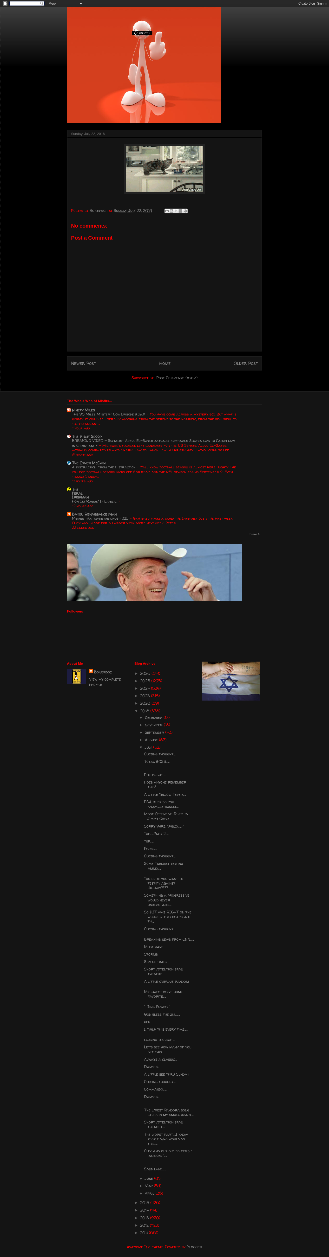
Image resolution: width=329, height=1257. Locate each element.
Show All (256, 534)
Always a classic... (160, 1059)
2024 (145, 688)
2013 (145, 1217)
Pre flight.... (155, 774)
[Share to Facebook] (180, 211)
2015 (145, 1202)
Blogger (194, 1247)
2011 (144, 1232)
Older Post (246, 363)
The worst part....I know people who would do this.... (166, 1139)
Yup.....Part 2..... (156, 833)
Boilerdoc (103, 672)
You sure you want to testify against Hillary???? (163, 883)
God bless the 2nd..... (162, 1014)
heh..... (149, 1021)
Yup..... (149, 841)
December (154, 717)
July (149, 747)
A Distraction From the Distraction (104, 467)
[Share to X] (176, 211)
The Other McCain (88, 463)
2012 (145, 1225)
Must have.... (155, 946)
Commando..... (155, 1089)
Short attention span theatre (163, 971)
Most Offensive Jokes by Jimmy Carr (166, 816)
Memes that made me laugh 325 (101, 518)
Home (165, 363)
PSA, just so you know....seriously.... (161, 804)
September (155, 732)
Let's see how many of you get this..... (167, 1049)
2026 (145, 673)
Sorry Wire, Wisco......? (164, 826)
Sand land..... (155, 1169)
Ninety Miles (83, 410)
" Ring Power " (157, 1006)
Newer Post (83, 363)
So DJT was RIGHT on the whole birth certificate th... (167, 916)
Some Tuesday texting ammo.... (163, 866)
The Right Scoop (87, 436)
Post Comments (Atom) (176, 377)
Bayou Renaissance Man (94, 514)
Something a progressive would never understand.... (166, 900)
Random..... (153, 1096)
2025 (145, 680)
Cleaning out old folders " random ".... (168, 1153)
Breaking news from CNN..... (169, 939)
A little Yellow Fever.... (165, 794)
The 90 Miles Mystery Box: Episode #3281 (109, 414)
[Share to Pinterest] (185, 211)
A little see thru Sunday (166, 1074)
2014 (145, 1210)
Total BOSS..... (157, 761)
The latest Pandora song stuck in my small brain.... (169, 1112)
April (150, 1193)
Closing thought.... (160, 754)
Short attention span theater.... (163, 1124)
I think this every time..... (166, 1029)
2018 (145, 711)
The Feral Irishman (80, 493)
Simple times (155, 961)
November (154, 724)
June (149, 1178)
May (149, 1185)
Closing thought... (160, 929)
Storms (151, 954)
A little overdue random (166, 981)
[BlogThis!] (171, 211)
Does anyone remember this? (165, 784)
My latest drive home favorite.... (163, 994)
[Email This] (166, 211)
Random (151, 1066)
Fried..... (150, 848)
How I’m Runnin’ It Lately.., (95, 501)
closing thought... (159, 1039)
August (152, 739)
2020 (145, 703)
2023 (145, 695)
